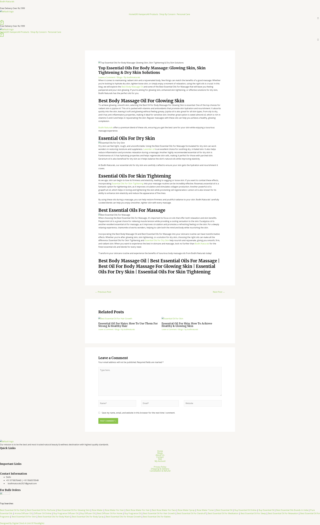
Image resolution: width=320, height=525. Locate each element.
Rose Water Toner (205, 510)
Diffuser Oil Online (42, 513)
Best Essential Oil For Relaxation (283, 513)
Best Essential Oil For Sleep (253, 513)
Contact (160, 457)
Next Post (219, 291)
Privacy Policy (160, 467)
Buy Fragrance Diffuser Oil (65, 513)
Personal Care (183, 14)
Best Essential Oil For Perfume (41, 510)
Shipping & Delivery (160, 469)
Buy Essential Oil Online (245, 510)
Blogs (119, 77)
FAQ (160, 459)
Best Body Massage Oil (132, 86)
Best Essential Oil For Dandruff (191, 513)
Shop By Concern (167, 14)
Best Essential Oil (224, 510)
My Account (160, 461)
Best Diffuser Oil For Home (109, 513)
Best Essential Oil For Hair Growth (159, 513)
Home (131, 14)
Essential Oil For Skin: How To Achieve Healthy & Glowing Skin (187, 325)
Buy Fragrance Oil (133, 513)
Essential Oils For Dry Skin (157, 240)
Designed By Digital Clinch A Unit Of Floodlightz (22, 523)
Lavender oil (149, 149)
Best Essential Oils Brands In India (292, 510)
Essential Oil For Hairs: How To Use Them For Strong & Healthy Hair (128, 325)
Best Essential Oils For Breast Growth (123, 516)
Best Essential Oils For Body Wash (54, 516)
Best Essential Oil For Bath (12, 510)
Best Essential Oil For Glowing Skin (73, 510)
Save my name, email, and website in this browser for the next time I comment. (138, 412)
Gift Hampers (140, 14)
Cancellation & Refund (160, 471)
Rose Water (97, 510)
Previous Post (103, 291)
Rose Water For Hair (114, 510)
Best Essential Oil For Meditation (223, 513)
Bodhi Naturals (7, 1)
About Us (160, 455)
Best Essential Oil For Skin (24, 516)
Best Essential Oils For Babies (157, 516)
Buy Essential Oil (266, 510)
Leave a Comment (106, 77)
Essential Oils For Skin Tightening (127, 183)
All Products (152, 14)
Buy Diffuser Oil (87, 513)
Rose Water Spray (186, 510)
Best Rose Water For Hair (138, 510)
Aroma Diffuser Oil (23, 513)
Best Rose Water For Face (164, 510)
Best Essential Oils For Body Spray (88, 516)
